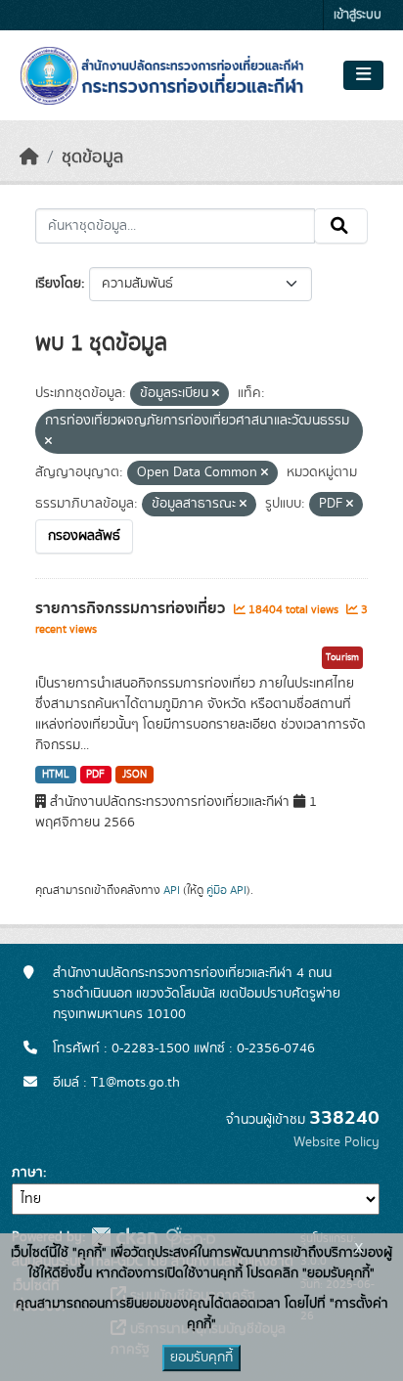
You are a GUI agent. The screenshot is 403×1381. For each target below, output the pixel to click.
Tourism (342, 657)
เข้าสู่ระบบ (357, 15)
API (171, 890)
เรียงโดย (58, 283)
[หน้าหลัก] (29, 157)
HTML (55, 774)
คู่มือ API (226, 890)
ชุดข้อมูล (92, 157)
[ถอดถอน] (215, 394)
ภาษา (27, 1172)
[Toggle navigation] (363, 75)
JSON (134, 774)
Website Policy (336, 1142)
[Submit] (341, 226)
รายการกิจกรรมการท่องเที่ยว (132, 608)
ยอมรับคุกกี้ (201, 1357)
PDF (95, 774)
